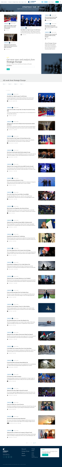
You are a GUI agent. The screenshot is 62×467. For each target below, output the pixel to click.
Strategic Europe (15, 1)
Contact (33, 452)
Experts (22, 1)
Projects (33, 448)
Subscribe (45, 454)
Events (33, 450)
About (20, 1)
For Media (33, 456)
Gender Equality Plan (35, 457)
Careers (33, 453)
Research (10, 1)
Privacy (33, 454)
